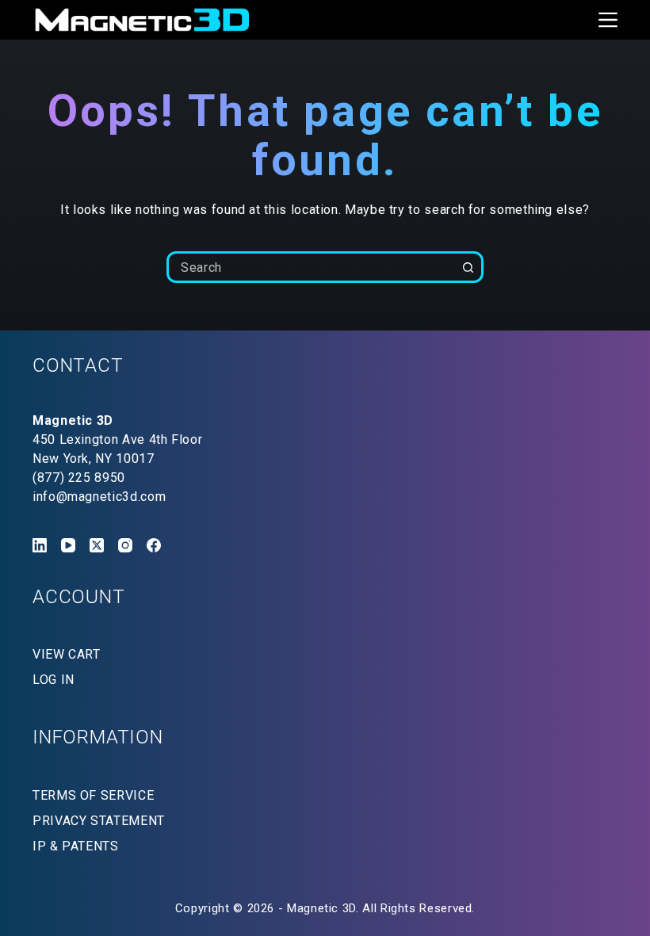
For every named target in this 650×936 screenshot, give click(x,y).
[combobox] (311, 267)
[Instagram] (125, 545)
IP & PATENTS (75, 846)
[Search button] (467, 267)
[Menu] (608, 19)
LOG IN (53, 679)
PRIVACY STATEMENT (98, 820)
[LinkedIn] (39, 545)
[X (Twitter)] (97, 545)
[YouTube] (68, 545)
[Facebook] (154, 545)
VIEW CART (66, 654)
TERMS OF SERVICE (93, 795)
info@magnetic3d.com (99, 496)
